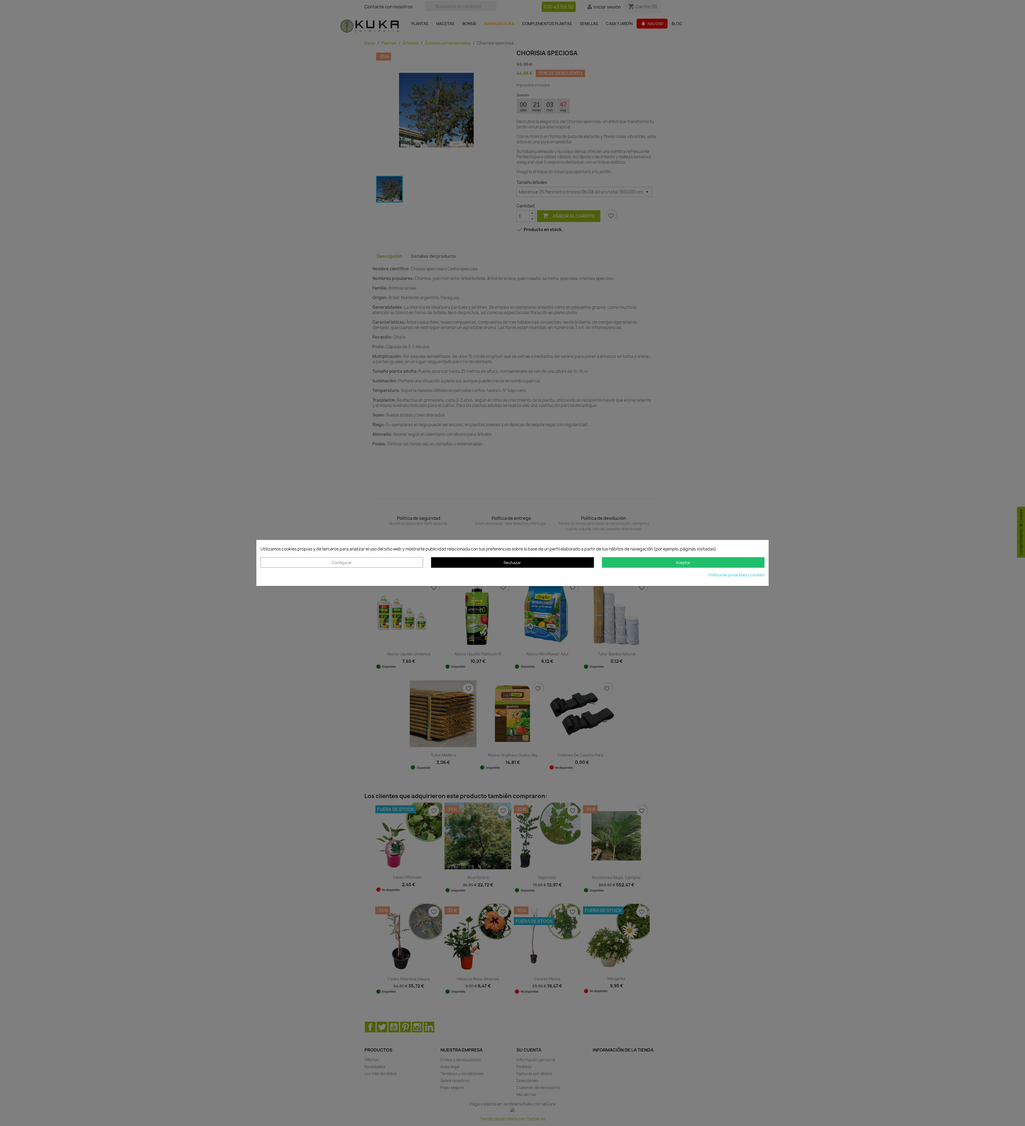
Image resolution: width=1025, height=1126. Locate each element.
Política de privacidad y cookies (736, 575)
